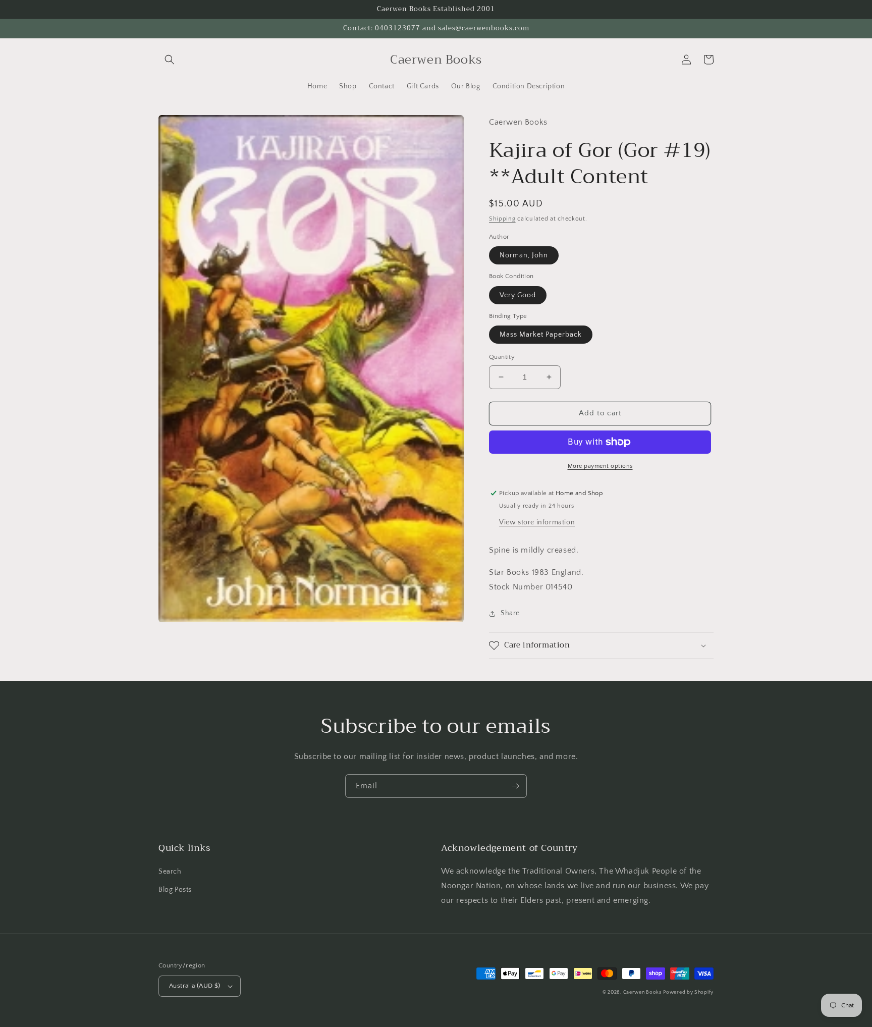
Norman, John (524, 255)
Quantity (502, 356)
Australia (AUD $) (195, 985)
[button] (169, 59)
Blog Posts (175, 890)
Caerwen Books (642, 992)
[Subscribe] (515, 786)
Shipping (502, 218)
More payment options (600, 466)
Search (170, 872)
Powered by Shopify (688, 992)
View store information (537, 522)
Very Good (518, 295)
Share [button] (510, 613)
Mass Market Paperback (541, 335)
